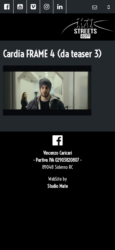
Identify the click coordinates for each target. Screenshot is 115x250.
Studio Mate (57, 186)
